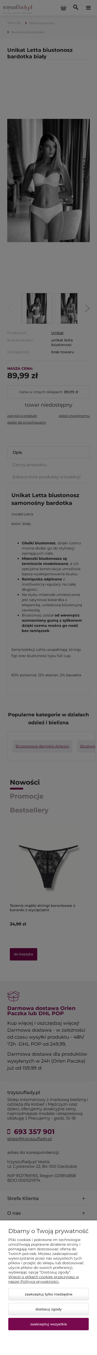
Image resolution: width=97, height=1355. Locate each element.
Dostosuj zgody (48, 1309)
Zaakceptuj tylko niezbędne (48, 1294)
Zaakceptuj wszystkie (48, 1324)
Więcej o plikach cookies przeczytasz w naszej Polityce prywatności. (43, 1279)
